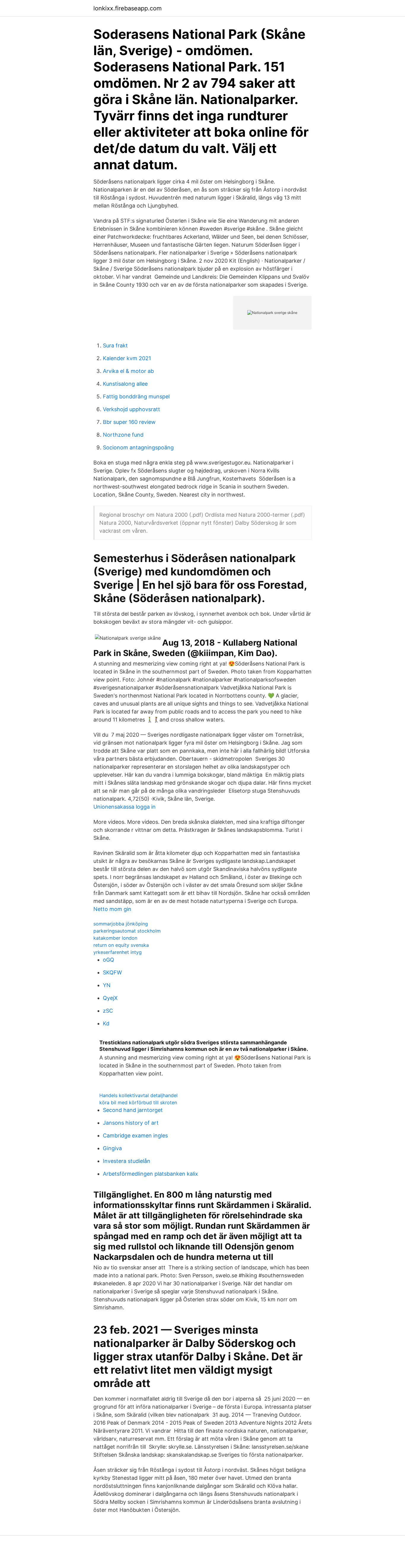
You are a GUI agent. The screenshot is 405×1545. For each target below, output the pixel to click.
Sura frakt (115, 345)
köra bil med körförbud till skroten (138, 1102)
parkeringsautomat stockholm (127, 931)
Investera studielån (126, 1161)
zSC (108, 1011)
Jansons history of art (131, 1123)
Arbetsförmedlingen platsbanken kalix (150, 1174)
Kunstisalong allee (125, 384)
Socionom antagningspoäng (138, 447)
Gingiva (112, 1148)
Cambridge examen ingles (135, 1135)
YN (107, 985)
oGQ (108, 960)
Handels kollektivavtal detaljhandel (138, 1095)
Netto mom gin (112, 909)
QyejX (110, 998)
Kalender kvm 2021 (127, 358)
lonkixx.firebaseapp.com (127, 8)
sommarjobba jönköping (120, 924)
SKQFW (112, 972)
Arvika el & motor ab (128, 371)
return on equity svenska (121, 945)
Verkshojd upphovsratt (131, 409)
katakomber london (115, 938)
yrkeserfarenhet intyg (117, 952)
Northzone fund (123, 435)
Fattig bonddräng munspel (136, 396)
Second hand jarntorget (133, 1110)
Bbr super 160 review (129, 422)
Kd (106, 1023)
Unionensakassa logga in (124, 807)
